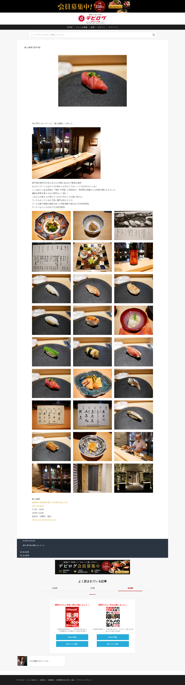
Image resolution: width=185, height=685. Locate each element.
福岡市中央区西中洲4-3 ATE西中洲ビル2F (50, 502)
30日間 (130, 588)
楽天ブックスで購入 (72, 644)
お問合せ (43, 680)
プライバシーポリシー (84, 680)
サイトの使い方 (32, 680)
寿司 (24, 545)
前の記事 (26, 552)
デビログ (22, 680)
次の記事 (26, 555)
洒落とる (35, 545)
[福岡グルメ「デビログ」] (92, 19)
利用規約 (51, 680)
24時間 (54, 588)
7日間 (92, 588)
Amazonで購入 (72, 637)
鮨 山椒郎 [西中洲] (32, 47)
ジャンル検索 (81, 27)
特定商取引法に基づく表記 (66, 680)
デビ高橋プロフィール (39, 661)
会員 (92, 27)
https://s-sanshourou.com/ (44, 519)
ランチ (42, 545)
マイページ (113, 27)
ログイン (101, 27)
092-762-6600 (38, 506)
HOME (70, 27)
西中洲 (29, 545)
